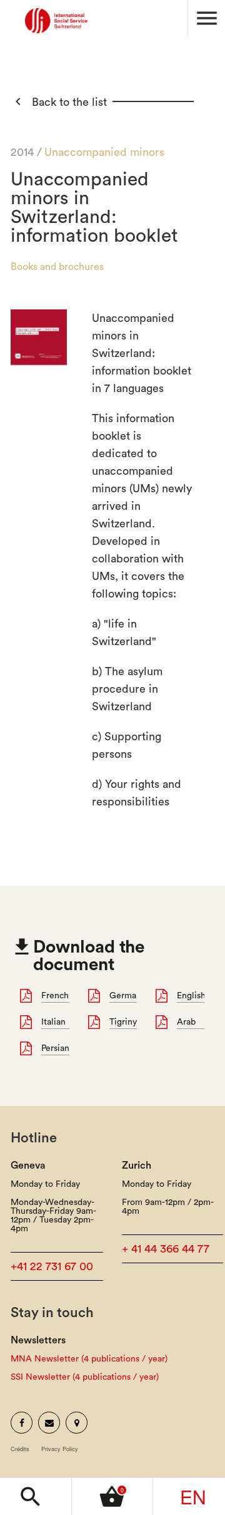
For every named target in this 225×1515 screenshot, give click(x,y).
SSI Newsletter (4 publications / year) (85, 1377)
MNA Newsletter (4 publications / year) (89, 1359)
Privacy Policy (59, 1449)
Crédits (20, 1449)
